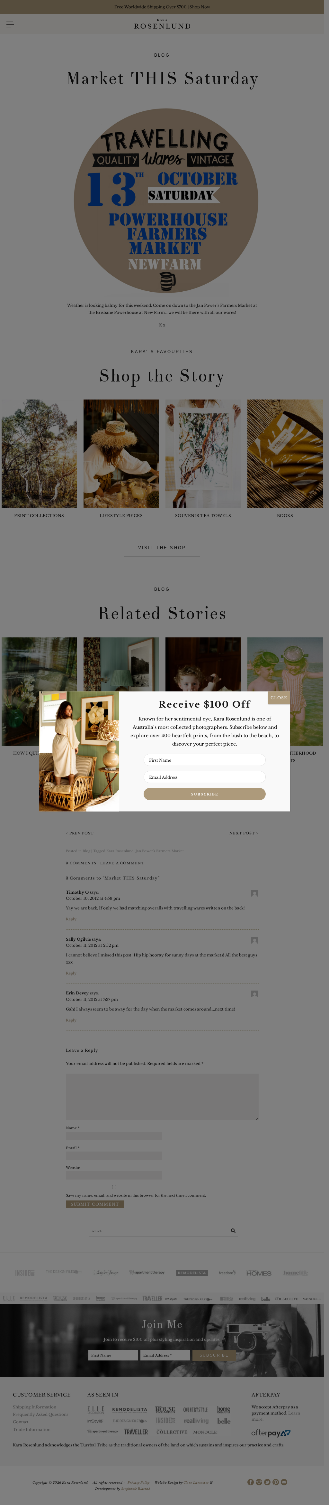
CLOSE (279, 697)
